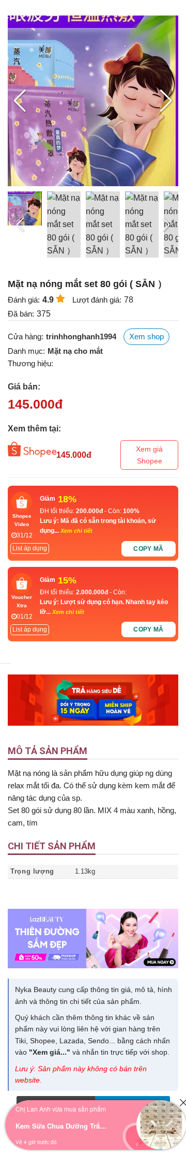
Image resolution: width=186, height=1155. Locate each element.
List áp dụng (29, 548)
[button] (166, 100)
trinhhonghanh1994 (81, 336)
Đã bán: (21, 313)
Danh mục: (26, 351)
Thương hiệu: (30, 363)
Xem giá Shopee (149, 454)
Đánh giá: (24, 299)
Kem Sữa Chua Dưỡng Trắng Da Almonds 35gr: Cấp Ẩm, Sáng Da (62, 1126)
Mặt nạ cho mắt (75, 351)
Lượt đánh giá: (96, 299)
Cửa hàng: (25, 336)
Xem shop (146, 336)
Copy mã (148, 548)
